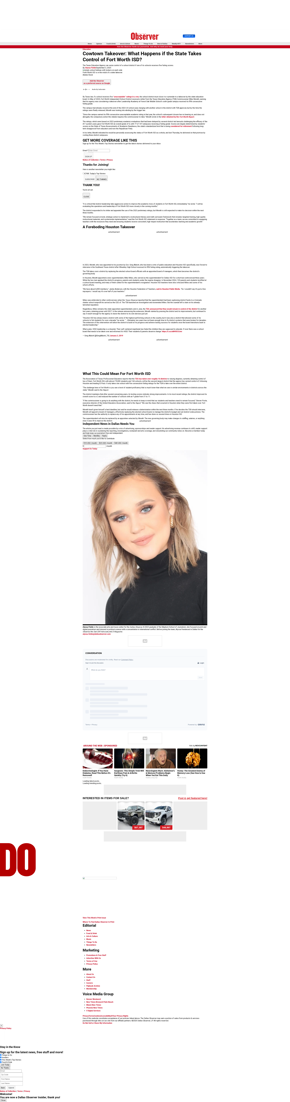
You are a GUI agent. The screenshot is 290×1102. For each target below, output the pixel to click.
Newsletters (189, 44)
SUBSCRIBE (90, 179)
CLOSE (86, 197)
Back (3, 1088)
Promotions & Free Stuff (96, 955)
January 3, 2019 (116, 336)
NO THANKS (102, 179)
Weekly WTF (176, 44)
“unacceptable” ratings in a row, (126, 97)
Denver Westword (93, 999)
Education (87, 49)
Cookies (97, 1016)
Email (85, 150)
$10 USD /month (90, 443)
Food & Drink (111, 44)
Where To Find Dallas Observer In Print (98, 922)
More (200, 44)
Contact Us (90, 977)
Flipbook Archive (93, 986)
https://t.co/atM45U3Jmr (172, 331)
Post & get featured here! (192, 798)
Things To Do (148, 44)
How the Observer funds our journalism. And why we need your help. (145, 47)
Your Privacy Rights (120, 1016)
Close (3, 1100)
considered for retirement (181, 126)
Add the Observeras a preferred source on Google (97, 82)
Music (137, 44)
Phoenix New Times (94, 1008)
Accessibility (105, 1016)
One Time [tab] (87, 436)
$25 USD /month (105, 443)
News (90, 44)
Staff (88, 980)
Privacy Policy (92, 964)
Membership (91, 989)
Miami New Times (93, 1005)
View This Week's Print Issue (94, 918)
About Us (90, 974)
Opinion (99, 44)
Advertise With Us (93, 958)
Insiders (5, 1057)
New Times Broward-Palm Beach (99, 1002)
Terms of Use (91, 961)
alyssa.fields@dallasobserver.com (97, 634)
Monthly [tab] (96, 436)
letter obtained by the (178, 117)
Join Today (5, 1065)
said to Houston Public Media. (168, 289)
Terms (102, 160)
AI (111, 1016)
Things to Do (7, 1055)
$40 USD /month (121, 443)
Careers (89, 983)
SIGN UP (88, 157)
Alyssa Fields (90, 68)
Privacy (110, 160)
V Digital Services (93, 1011)
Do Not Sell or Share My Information (97, 1023)
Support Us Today (90, 449)
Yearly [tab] (104, 436)
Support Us (189, 36)
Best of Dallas (162, 44)
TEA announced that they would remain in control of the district (171, 309)
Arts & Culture (125, 44)
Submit (11, 1088)
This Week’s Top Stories (11, 1060)
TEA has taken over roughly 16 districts (151, 379)
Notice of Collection (91, 160)
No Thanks (5, 1068)
